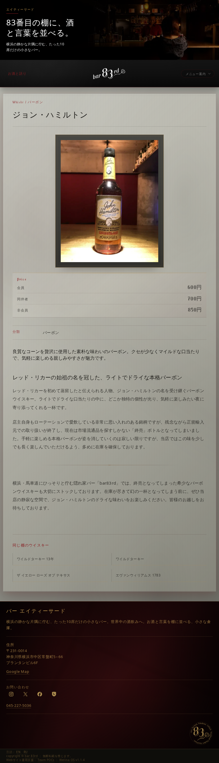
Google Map (17, 671)
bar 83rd (31, 756)
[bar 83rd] (201, 733)
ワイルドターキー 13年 (35, 558)
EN (19, 752)
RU (26, 752)
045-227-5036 (18, 705)
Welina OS (67, 760)
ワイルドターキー (130, 558)
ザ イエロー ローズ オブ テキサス (43, 575)
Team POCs (46, 760)
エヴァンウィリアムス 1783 (138, 575)
